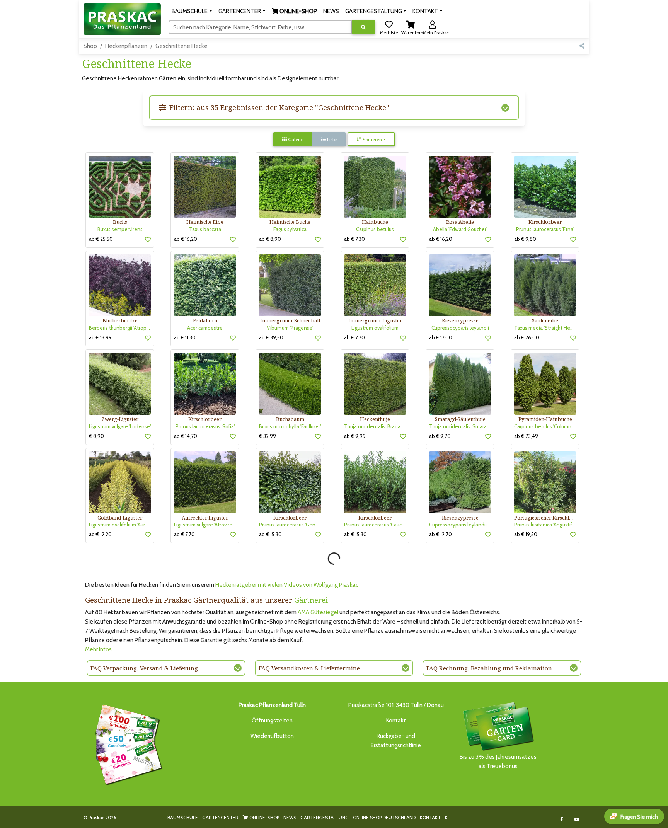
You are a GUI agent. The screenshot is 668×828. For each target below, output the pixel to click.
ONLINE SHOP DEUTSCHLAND (384, 817)
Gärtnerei (311, 600)
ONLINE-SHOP (263, 817)
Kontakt (396, 720)
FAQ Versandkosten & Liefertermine (309, 668)
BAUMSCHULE (182, 817)
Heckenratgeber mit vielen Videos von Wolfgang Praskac (286, 584)
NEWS (289, 817)
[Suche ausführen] (363, 27)
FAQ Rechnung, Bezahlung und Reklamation (489, 668)
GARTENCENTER (220, 817)
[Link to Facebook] (561, 819)
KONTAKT (430, 817)
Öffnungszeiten (272, 720)
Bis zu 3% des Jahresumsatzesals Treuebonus (498, 761)
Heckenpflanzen (126, 46)
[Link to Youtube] (577, 819)
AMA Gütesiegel (318, 612)
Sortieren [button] (371, 139)
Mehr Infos (98, 649)
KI (447, 817)
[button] (192, 11)
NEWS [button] (331, 11)
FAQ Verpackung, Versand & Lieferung (144, 668)
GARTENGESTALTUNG (324, 817)
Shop (90, 46)
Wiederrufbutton (272, 736)
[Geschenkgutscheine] (126, 743)
